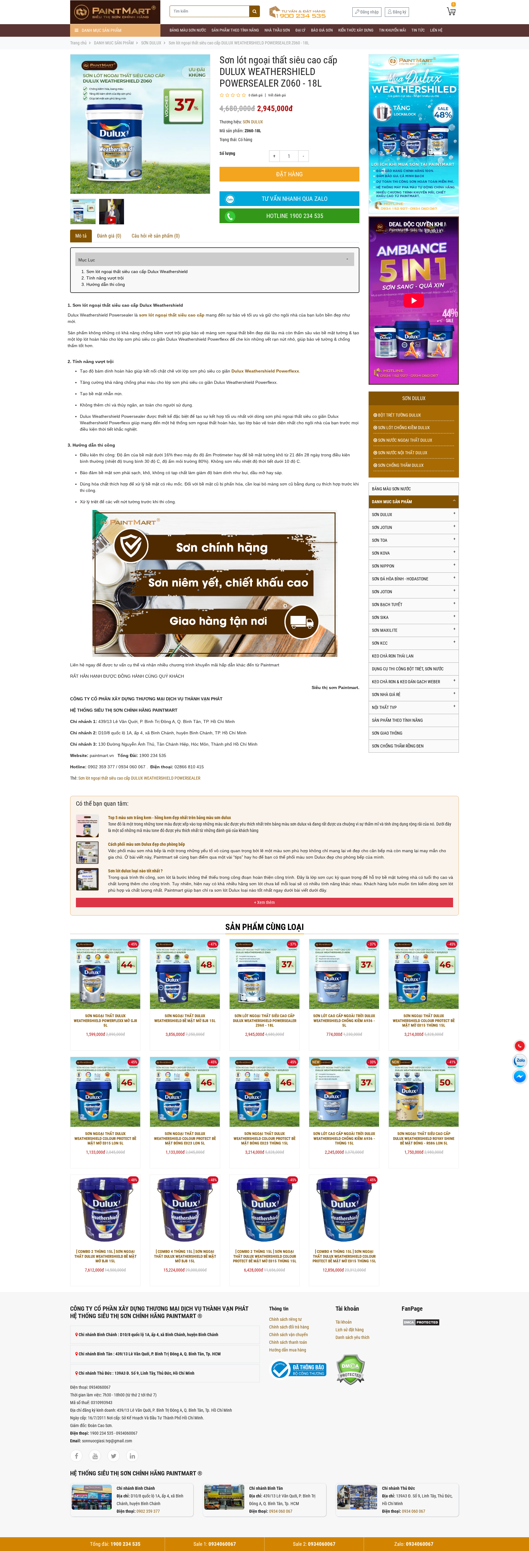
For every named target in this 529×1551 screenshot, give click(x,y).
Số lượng (227, 153)
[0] (451, 12)
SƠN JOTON (382, 591)
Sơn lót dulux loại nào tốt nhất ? (135, 870)
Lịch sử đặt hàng (350, 1329)
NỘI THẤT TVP (384, 707)
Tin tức (418, 30)
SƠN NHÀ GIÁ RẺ (386, 694)
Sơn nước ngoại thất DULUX (404, 440)
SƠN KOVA (381, 553)
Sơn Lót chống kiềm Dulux (403, 427)
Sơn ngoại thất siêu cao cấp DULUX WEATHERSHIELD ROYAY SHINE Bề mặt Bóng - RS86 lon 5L (423, 1138)
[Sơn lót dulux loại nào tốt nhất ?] (87, 878)
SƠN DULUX (151, 42)
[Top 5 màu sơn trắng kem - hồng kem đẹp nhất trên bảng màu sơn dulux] (87, 825)
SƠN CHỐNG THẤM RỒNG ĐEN (398, 746)
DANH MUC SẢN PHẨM (114, 42)
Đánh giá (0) (109, 236)
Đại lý (300, 30)
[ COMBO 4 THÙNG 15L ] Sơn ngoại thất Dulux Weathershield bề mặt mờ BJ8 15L (185, 1256)
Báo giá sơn (322, 30)
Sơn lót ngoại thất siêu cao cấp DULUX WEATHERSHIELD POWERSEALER (139, 778)
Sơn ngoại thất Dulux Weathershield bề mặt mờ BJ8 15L (185, 1018)
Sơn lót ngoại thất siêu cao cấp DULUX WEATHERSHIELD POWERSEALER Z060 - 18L (239, 42)
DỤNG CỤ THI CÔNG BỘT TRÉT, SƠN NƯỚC (408, 668)
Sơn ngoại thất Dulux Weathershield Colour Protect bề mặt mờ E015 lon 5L (105, 1138)
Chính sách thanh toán (288, 1342)
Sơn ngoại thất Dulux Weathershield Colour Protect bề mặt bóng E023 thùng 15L (264, 1138)
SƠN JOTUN (382, 527)
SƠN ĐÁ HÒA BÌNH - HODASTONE (400, 578)
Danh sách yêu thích (353, 1337)
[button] (264, 902)
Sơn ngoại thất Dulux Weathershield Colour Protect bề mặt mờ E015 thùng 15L (424, 1020)
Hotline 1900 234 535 (294, 215)
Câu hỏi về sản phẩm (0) (156, 236)
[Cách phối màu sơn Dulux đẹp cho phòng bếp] (87, 852)
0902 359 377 (148, 1511)
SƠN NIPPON (383, 566)
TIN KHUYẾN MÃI (392, 30)
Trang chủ (78, 42)
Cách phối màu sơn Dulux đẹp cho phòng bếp (146, 844)
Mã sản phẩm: (231, 130)
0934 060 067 (280, 1511)
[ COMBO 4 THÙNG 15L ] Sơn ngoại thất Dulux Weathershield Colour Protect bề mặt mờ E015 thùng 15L (344, 1256)
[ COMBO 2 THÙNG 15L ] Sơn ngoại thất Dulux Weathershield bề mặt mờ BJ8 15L (105, 1256)
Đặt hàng (289, 174)
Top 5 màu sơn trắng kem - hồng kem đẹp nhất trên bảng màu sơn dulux (169, 817)
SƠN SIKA (380, 617)
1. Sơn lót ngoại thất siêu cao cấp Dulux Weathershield (134, 271)
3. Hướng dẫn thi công (103, 284)
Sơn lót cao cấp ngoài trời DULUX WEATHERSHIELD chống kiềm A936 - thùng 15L (344, 1138)
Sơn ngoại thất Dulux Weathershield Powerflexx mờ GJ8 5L (105, 1020)
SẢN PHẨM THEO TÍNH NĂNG (235, 30)
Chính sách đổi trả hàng (289, 1326)
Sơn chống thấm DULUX (400, 465)
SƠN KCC (380, 643)
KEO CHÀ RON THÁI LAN (393, 656)
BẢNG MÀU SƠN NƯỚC (188, 30)
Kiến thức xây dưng (355, 30)
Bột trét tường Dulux (399, 415)
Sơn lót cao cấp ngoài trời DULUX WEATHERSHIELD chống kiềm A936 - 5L (344, 1020)
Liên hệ (436, 30)
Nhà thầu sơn (277, 30)
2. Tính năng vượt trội (102, 277)
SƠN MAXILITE (384, 630)
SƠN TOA (379, 540)
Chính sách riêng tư (285, 1319)
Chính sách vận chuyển (288, 1334)
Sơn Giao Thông (387, 733)
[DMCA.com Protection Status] (350, 1369)
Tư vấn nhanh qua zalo (295, 198)
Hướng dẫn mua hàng (287, 1349)
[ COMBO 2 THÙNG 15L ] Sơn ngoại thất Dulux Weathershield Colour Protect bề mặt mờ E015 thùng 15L (264, 1256)
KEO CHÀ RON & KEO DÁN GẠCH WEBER (406, 681)
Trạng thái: (228, 139)
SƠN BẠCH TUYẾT (387, 604)
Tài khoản (344, 1322)
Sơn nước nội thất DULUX (402, 452)
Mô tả (81, 236)
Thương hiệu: (230, 121)
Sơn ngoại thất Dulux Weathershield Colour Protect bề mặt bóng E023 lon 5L (185, 1138)
